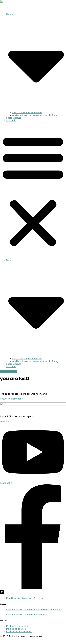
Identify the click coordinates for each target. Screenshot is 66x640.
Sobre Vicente (13, 117)
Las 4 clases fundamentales (27, 112)
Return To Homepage (11, 398)
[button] (33, 190)
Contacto (11, 120)
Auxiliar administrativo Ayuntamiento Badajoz (36, 115)
